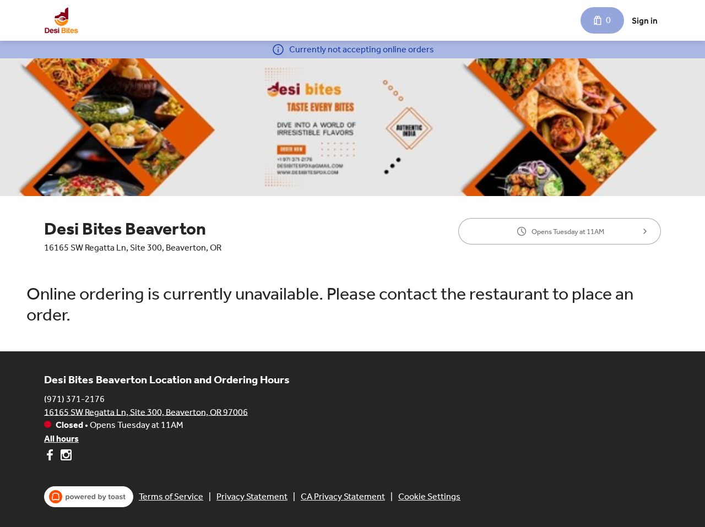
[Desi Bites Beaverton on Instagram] (65, 456)
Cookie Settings (429, 496)
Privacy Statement (252, 496)
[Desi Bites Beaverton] (61, 20)
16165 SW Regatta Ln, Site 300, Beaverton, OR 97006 (146, 411)
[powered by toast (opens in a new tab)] (88, 496)
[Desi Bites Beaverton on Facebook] (51, 456)
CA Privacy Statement (343, 496)
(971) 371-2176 (74, 398)
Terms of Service (171, 496)
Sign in (645, 20)
